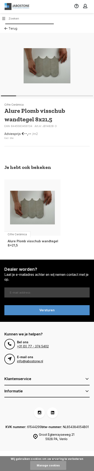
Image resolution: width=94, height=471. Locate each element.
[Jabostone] (17, 6)
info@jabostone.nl (30, 361)
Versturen (47, 310)
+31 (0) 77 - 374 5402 (33, 346)
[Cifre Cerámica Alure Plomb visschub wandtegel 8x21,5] (32, 207)
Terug (13, 28)
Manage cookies (48, 465)
